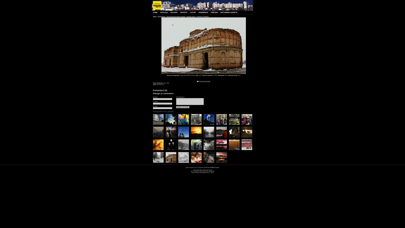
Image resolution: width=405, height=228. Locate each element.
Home (155, 16)
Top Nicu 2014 (190, 16)
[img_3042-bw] (209, 137)
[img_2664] (171, 137)
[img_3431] (171, 149)
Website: (155, 106)
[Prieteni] (214, 12)
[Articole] (164, 12)
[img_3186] (234, 137)
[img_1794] (234, 124)
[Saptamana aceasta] (228, 12)
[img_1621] (209, 124)
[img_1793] (221, 124)
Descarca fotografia (204, 81)
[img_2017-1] (158, 137)
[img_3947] (209, 149)
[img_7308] (158, 162)
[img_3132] (221, 137)
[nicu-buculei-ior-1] (221, 162)
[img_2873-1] (183, 137)
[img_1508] (196, 124)
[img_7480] (171, 162)
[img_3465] (183, 149)
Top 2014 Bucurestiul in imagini (175, 16)
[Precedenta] (182, 45)
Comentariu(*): (180, 97)
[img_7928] (183, 162)
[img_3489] (196, 149)
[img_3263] (247, 137)
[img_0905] (158, 124)
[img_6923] (247, 149)
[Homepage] (157, 5)
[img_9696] (209, 162)
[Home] (155, 12)
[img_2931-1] (196, 137)
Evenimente (161, 16)
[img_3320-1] (158, 149)
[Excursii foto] (174, 12)
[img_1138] (183, 124)
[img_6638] (234, 149)
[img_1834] (247, 124)
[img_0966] (171, 124)
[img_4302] (221, 149)
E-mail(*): (155, 101)
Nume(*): (155, 97)
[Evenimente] (203, 12)
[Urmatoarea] (225, 45)
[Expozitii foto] (183, 12)
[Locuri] (193, 12)
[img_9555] (196, 162)
